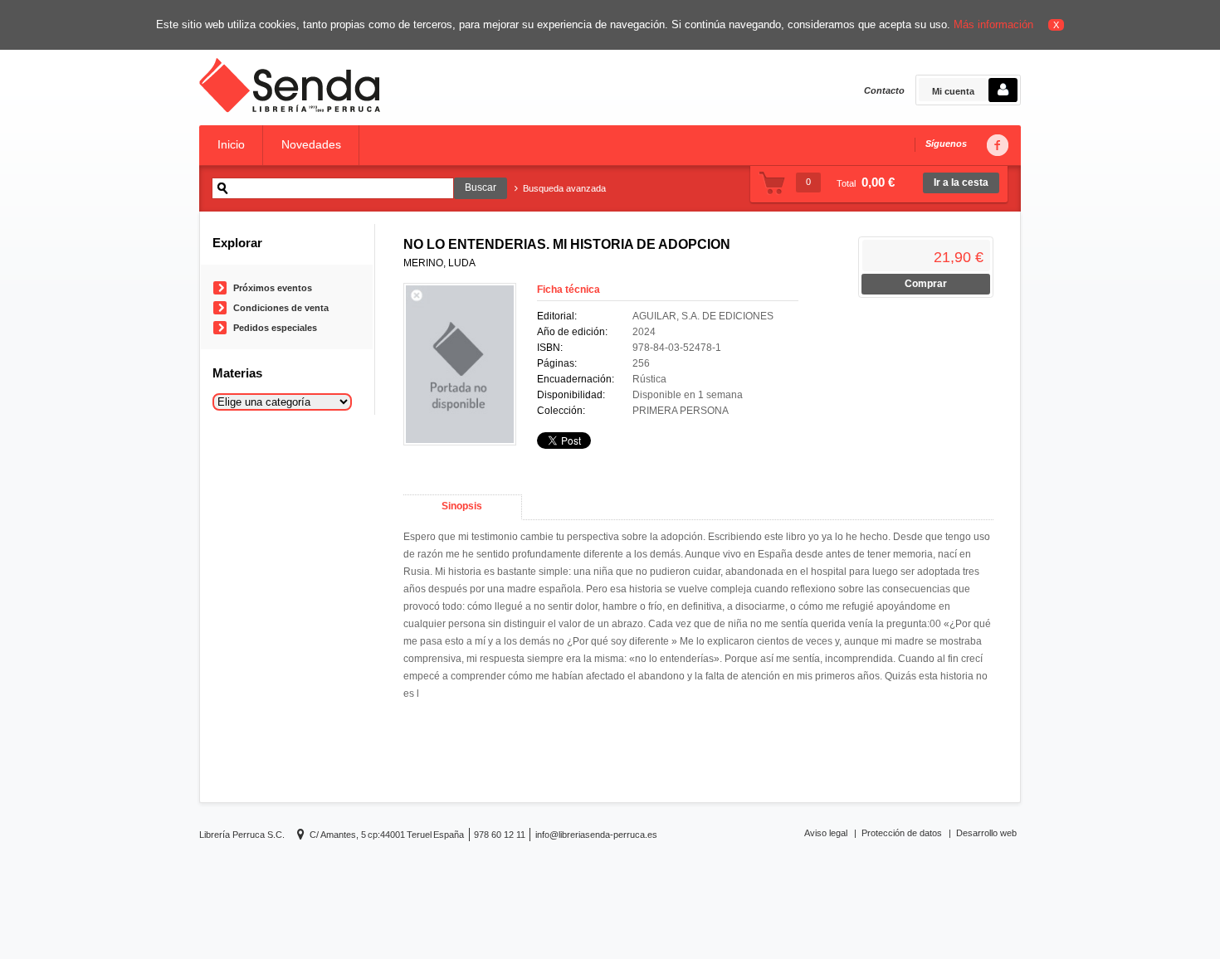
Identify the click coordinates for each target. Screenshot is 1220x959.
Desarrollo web (986, 833)
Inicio (231, 144)
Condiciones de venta (281, 308)
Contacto (884, 90)
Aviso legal (825, 833)
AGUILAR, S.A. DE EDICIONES (702, 316)
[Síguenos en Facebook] (996, 146)
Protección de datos (901, 833)
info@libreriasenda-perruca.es (596, 835)
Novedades (311, 144)
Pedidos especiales (275, 328)
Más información (993, 24)
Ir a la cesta (961, 182)
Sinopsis (462, 506)
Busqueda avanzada (564, 188)
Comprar (926, 284)
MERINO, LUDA (439, 263)
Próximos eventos (272, 288)
